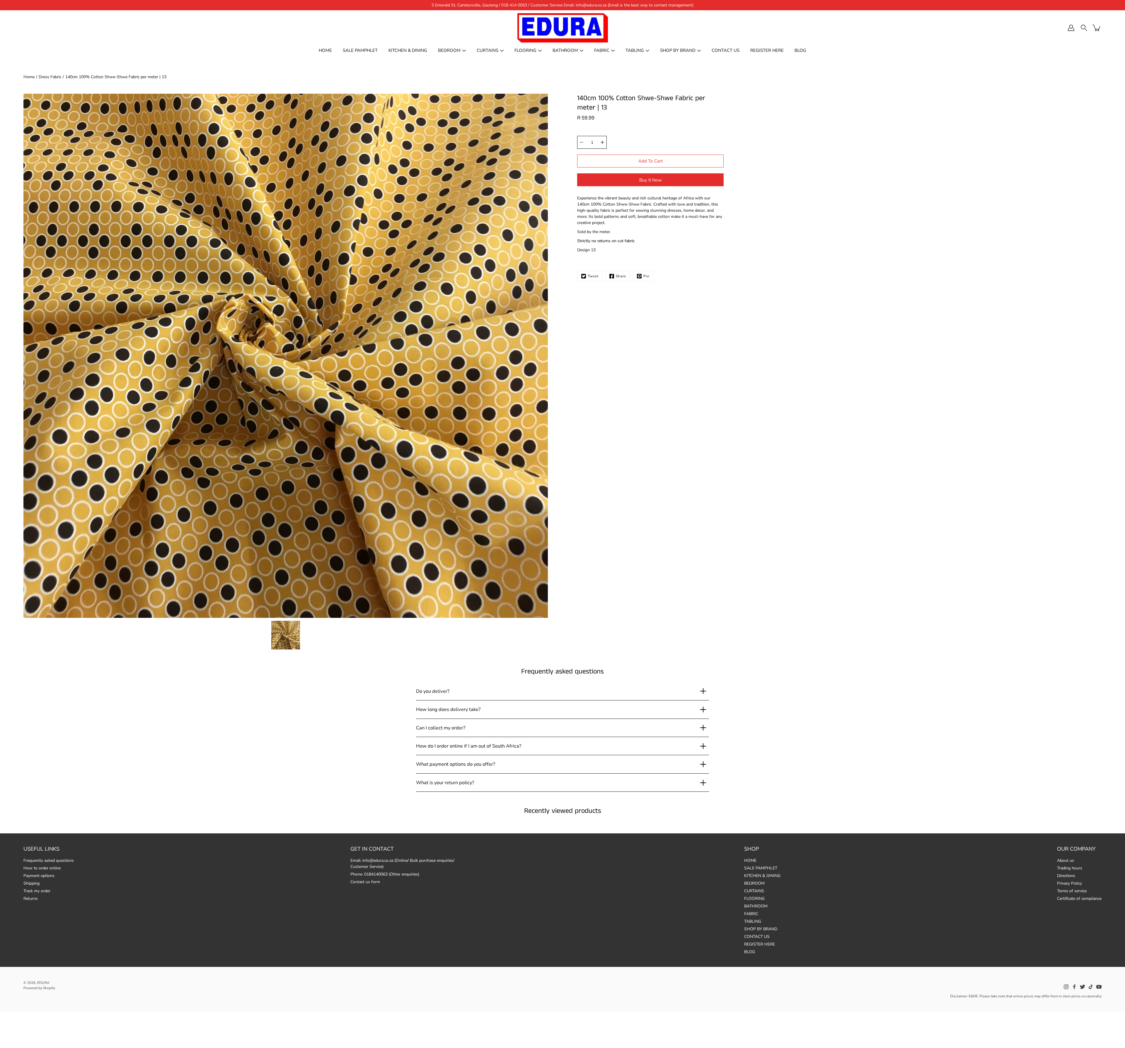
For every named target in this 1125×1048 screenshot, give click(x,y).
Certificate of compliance (1079, 898)
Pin (646, 276)
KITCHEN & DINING (407, 50)
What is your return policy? (445, 782)
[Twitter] (1082, 986)
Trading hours (1069, 868)
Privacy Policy (1069, 883)
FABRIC (601, 50)
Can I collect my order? (440, 727)
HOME (325, 50)
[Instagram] (1066, 986)
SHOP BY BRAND (678, 50)
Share (621, 276)
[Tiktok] (1090, 986)
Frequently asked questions (48, 860)
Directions (1066, 875)
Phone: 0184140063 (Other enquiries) (384, 874)
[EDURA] (562, 27)
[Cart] (1097, 28)
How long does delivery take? (448, 709)
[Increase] (602, 142)
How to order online (42, 868)
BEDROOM (449, 50)
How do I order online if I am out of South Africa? (468, 746)
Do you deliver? (432, 691)
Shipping (31, 883)
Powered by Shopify (39, 988)
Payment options (38, 875)
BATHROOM (565, 50)
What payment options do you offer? (455, 764)
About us (1065, 860)
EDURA (43, 982)
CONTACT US (725, 50)
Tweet (593, 276)
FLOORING (525, 50)
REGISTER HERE (767, 50)
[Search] (1084, 28)
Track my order (36, 891)
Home (29, 77)
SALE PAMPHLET (360, 50)
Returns (30, 898)
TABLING (634, 50)
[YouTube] (1099, 986)
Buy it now (650, 180)
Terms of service (1072, 891)
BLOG (800, 50)
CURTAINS (487, 50)
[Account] (1071, 28)
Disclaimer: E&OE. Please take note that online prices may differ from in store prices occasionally (1026, 996)
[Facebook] (1074, 986)
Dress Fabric (50, 77)
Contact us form (365, 882)
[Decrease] (581, 142)
